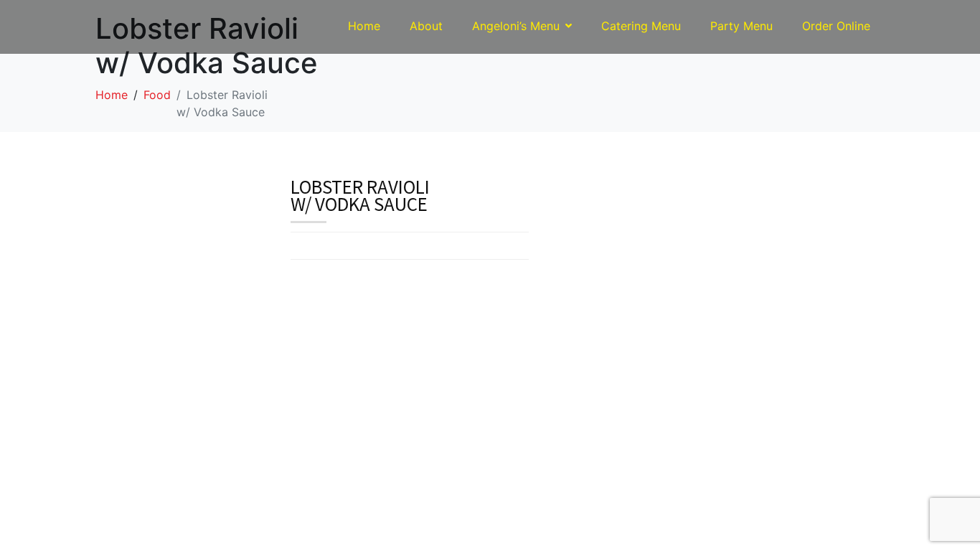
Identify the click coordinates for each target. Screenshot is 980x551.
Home (364, 26)
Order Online (836, 26)
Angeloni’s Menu (516, 26)
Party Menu (741, 26)
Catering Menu (641, 26)
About (426, 26)
